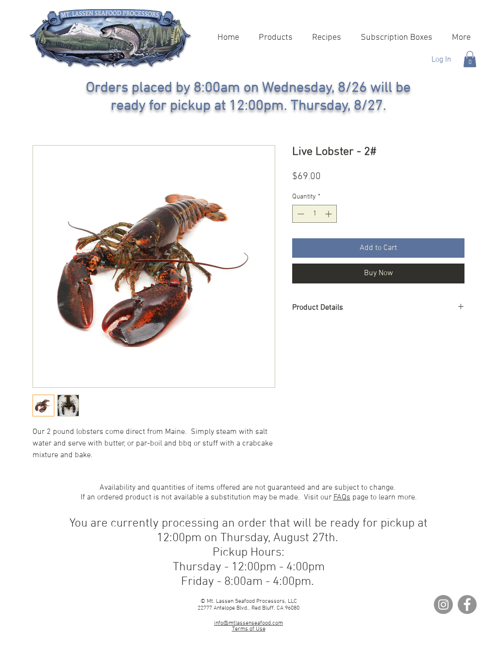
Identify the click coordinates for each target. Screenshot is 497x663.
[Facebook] (467, 604)
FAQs (341, 497)
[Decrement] (300, 213)
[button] (470, 59)
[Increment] (329, 213)
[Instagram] (443, 604)
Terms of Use (248, 629)
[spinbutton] (314, 213)
